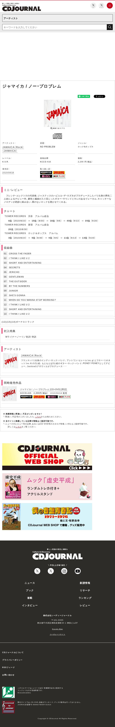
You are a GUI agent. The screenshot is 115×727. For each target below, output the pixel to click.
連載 (29, 597)
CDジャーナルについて (13, 652)
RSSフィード (8, 667)
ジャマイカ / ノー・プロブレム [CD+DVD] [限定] (43, 389)
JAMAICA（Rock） (32, 355)
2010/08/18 (8, 172)
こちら (38, 416)
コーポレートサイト (57, 634)
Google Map (57, 629)
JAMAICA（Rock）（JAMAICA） (13, 148)
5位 (33, 237)
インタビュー (30, 605)
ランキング (85, 597)
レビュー (85, 605)
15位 (34, 220)
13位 (84, 237)
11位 (66, 237)
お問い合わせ (8, 674)
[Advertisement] (57, 57)
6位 (10, 220)
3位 (10, 237)
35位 (87, 220)
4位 (50, 237)
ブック (30, 590)
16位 (52, 220)
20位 (10, 229)
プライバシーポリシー (12, 659)
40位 (69, 220)
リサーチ (85, 590)
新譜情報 (85, 583)
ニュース (30, 583)
